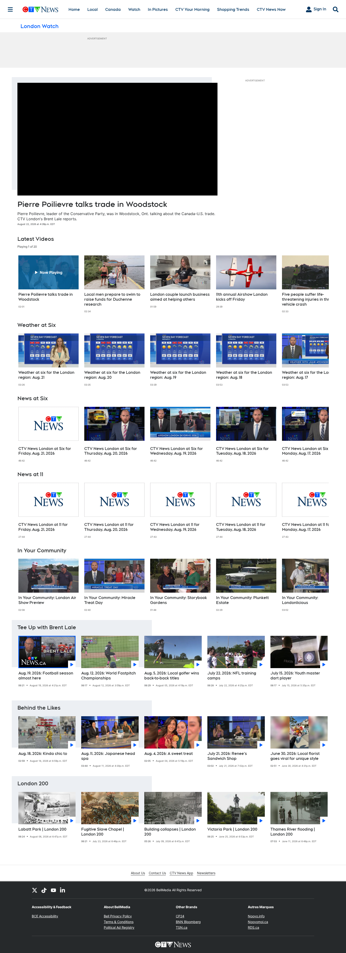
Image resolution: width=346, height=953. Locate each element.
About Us (138, 873)
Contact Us (157, 873)
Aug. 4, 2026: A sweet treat (168, 753)
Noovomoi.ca (258, 922)
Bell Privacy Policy (118, 916)
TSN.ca (181, 927)
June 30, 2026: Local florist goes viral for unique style (295, 756)
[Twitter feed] (34, 890)
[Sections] (10, 9)
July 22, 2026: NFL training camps (231, 675)
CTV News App (181, 873)
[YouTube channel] (53, 890)
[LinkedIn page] (63, 890)
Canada (113, 9)
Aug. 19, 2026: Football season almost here (45, 675)
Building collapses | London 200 (170, 831)
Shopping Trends (233, 9)
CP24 (180, 916)
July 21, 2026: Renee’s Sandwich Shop (227, 756)
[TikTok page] (44, 890)
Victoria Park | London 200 (232, 829)
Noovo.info (256, 916)
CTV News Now (271, 9)
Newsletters (206, 873)
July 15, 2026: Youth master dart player (295, 675)
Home (74, 9)
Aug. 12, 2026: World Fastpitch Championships (108, 675)
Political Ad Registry (119, 927)
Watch (134, 9)
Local (92, 9)
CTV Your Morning (192, 9)
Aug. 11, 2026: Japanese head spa (108, 756)
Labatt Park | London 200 (42, 829)
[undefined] (48, 281)
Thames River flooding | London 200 (292, 831)
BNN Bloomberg (188, 922)
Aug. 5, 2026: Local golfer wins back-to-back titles (171, 675)
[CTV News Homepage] (40, 9)
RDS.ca (253, 927)
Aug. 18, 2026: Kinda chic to (42, 753)
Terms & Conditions (118, 922)
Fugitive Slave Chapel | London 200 (102, 831)
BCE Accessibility (45, 916)
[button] (319, 284)
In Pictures (158, 9)
